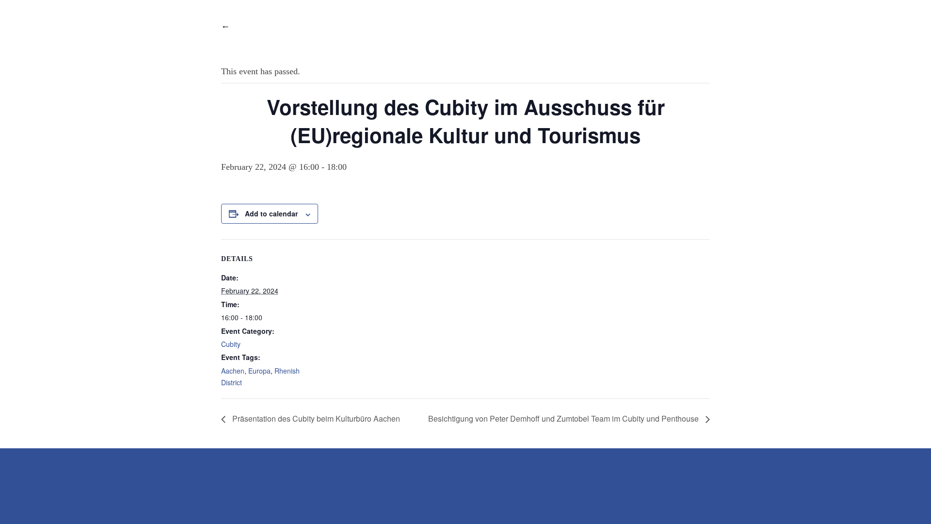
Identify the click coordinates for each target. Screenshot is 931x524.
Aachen (232, 371)
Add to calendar (271, 213)
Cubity (231, 344)
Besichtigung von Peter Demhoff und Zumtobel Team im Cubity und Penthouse (564, 418)
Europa (259, 371)
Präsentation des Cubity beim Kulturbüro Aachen (315, 418)
